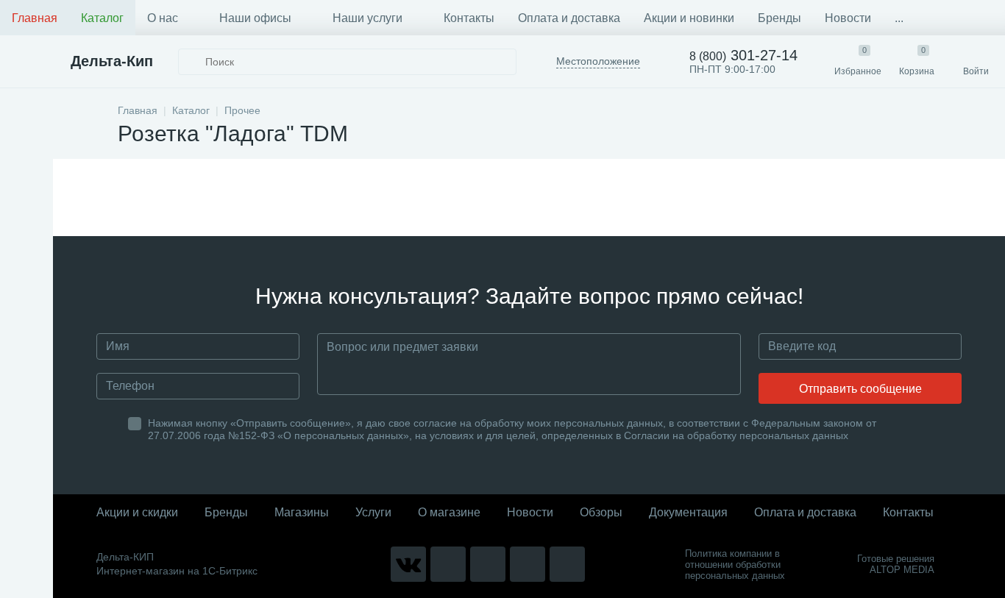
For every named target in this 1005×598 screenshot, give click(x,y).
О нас (162, 18)
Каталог (102, 18)
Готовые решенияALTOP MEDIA (895, 564)
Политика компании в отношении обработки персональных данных (735, 564)
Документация (688, 512)
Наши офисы (255, 18)
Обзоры (601, 512)
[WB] (527, 564)
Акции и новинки (689, 18)
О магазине (449, 512)
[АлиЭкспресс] (448, 564)
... (899, 18)
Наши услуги (367, 18)
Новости (848, 18)
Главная (34, 18)
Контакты (469, 18)
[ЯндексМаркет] (487, 564)
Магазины (301, 512)
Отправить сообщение (860, 388)
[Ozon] (567, 564)
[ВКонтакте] (408, 564)
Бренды (779, 18)
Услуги (373, 512)
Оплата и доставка (569, 18)
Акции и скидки (137, 512)
